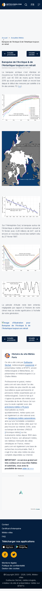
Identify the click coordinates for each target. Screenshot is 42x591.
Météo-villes (7, 532)
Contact (5, 524)
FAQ (4, 536)
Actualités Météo (17, 38)
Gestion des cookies (10, 568)
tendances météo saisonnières (21, 418)
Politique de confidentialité (13, 565)
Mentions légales (9, 563)
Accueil (4, 38)
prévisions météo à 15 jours (17, 407)
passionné (29, 365)
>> (19, 86)
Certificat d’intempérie (11, 528)
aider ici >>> (28, 468)
